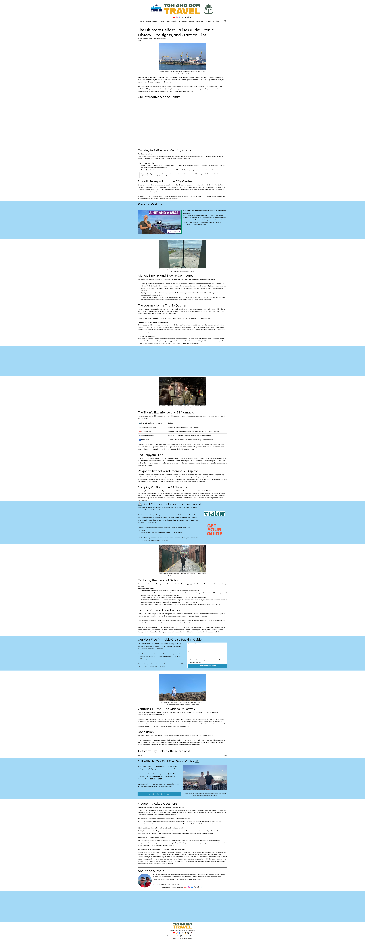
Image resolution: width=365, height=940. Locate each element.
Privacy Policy (185, 936)
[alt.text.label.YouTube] (174, 17)
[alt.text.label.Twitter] (182, 17)
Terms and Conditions (173, 936)
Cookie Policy (194, 936)
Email (190, 652)
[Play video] (160, 222)
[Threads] (188, 17)
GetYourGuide (146, 532)
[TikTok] (191, 17)
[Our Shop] (185, 17)
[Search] (225, 21)
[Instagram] (177, 17)
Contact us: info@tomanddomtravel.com (182, 930)
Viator (143, 530)
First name (192, 644)
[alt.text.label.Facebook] (180, 17)
